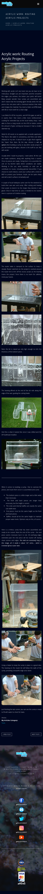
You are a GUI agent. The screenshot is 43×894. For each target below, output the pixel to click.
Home (8, 23)
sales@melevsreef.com (21, 774)
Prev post (7, 734)
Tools (3, 723)
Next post (36, 734)
